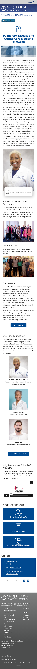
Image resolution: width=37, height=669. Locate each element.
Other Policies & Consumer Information (9, 624)
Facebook (26, 608)
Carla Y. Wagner (11, 562)
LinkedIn (25, 613)
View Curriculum (18, 325)
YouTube (25, 617)
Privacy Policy (8, 628)
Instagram (26, 615)
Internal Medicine (19, 14)
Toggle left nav (9, 21)
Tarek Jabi (9, 564)
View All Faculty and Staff (18, 454)
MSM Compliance (9, 619)
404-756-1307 (16, 568)
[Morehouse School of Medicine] (14, 8)
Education (10, 14)
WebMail (6, 630)
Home (3, 14)
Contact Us (7, 608)
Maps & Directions (10, 611)
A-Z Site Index (8, 637)
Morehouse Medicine (9, 660)
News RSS (26, 619)
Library (6, 613)
